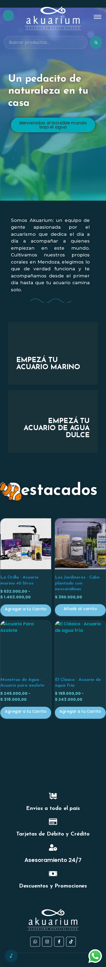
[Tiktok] (71, 942)
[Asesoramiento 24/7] (53, 848)
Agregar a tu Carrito (25, 609)
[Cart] (8, 15)
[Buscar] (96, 42)
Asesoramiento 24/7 (52, 860)
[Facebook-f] (59, 942)
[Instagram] (47, 942)
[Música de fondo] (11, 956)
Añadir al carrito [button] (80, 608)
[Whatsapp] (35, 942)
